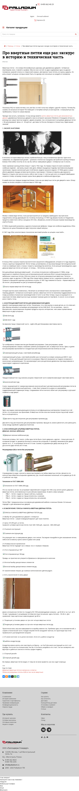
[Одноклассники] (6, 676)
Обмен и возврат (47, 707)
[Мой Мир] (9, 676)
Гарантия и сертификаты (11, 701)
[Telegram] (18, 676)
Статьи (17, 46)
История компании (9, 699)
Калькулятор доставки (49, 703)
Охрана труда (7, 707)
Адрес (32, 16)
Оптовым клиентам (9, 722)
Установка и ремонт (48, 705)
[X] (12, 676)
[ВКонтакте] (3, 676)
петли (5, 62)
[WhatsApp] (15, 676)
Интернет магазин (9, 718)
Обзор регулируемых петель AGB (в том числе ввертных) (22, 672)
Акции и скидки (7, 724)
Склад (43, 720)
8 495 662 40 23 (47, 4)
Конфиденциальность (10, 705)
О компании (6, 697)
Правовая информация (10, 703)
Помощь (10, 46)
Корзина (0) (40, 20)
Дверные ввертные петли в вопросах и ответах (19, 670)
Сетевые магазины (9, 720)
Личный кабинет (43, 16)
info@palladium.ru (12, 765)
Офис (43, 718)
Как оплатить (46, 699)
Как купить (45, 697)
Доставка (44, 701)
